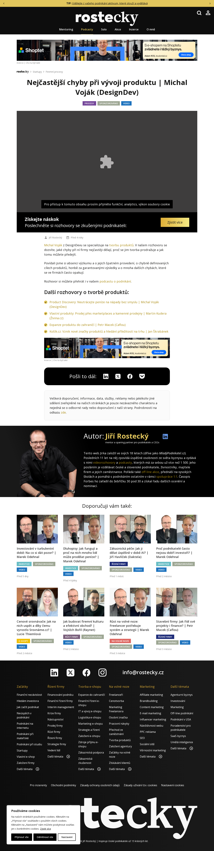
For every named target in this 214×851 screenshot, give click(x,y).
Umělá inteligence (182, 742)
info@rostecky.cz (143, 672)
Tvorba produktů (120, 740)
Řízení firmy (119, 563)
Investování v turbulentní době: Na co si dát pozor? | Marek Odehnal (36, 552)
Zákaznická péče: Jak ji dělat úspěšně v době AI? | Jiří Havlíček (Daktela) (129, 552)
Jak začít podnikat (28, 707)
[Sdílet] (130, 376)
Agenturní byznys (182, 695)
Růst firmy (71, 636)
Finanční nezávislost (29, 695)
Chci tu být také (33, 62)
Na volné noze (120, 640)
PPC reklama (148, 732)
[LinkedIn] (54, 673)
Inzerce (134, 29)
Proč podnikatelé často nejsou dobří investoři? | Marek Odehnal (174, 552)
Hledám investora (28, 701)
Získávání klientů (119, 763)
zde (63, 412)
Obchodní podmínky (63, 785)
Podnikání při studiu (29, 744)
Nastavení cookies (172, 785)
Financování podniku (60, 695)
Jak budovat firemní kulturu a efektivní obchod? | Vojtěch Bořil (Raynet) (83, 625)
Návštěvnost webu (151, 725)
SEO (142, 738)
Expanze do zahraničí (91, 695)
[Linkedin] (106, 376)
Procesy (89, 103)
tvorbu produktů (121, 245)
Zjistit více (45, 828)
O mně (151, 29)
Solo (104, 29)
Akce (118, 29)
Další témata (25, 769)
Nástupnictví (55, 719)
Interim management (60, 707)
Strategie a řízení (89, 730)
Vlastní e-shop (26, 757)
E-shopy (23, 640)
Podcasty (87, 29)
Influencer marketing (153, 719)
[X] (118, 376)
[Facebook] (86, 673)
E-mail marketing (150, 713)
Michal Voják (53, 245)
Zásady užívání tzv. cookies (140, 785)
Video (126, 103)
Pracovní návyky (119, 723)
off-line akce (150, 472)
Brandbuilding (149, 701)
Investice (24, 563)
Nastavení (66, 837)
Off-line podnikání (182, 713)
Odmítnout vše (45, 837)
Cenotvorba (116, 701)
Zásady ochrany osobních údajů (100, 785)
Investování (178, 701)
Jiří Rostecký (55, 237)
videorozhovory (104, 462)
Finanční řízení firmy (60, 701)
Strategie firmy (56, 744)
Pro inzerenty (38, 785)
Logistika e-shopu (89, 717)
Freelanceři (116, 695)
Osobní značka (118, 717)
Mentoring (66, 29)
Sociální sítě (147, 744)
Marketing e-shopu (90, 723)
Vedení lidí (53, 750)
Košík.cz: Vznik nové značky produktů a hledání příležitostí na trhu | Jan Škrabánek (108, 331)
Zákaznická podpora (91, 752)
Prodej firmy (55, 725)
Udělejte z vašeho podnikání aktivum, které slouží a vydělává (110, 3)
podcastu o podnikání (115, 281)
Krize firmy (54, 713)
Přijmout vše (22, 837)
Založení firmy (25, 763)
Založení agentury (120, 746)
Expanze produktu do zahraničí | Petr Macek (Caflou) (87, 325)
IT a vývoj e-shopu (89, 711)
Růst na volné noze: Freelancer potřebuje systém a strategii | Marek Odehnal (129, 627)
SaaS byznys (178, 736)
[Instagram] (102, 673)
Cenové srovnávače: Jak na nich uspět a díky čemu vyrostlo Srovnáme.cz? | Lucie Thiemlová (36, 627)
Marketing (177, 707)
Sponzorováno (108, 103)
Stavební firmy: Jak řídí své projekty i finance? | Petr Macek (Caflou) (175, 625)
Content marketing (152, 707)
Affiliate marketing (151, 695)
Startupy (37, 71)
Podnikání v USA (181, 719)
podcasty (125, 462)
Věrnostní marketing (153, 750)
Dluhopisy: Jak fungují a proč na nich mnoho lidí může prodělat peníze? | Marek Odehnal (81, 554)
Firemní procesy (54, 71)
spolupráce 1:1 (166, 477)
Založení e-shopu (89, 736)
